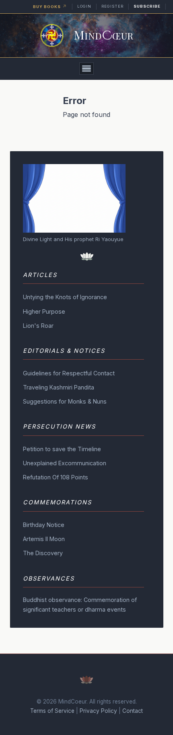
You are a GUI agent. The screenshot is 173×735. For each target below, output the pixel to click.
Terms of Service (52, 711)
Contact (132, 711)
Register (112, 6)
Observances (48, 578)
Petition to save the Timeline (62, 449)
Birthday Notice (43, 524)
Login (84, 6)
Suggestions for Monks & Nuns (65, 401)
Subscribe (147, 6)
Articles (40, 274)
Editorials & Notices (64, 350)
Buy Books (50, 6)
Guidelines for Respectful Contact (69, 373)
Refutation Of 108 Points (55, 477)
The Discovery (43, 553)
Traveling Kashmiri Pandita (58, 387)
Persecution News (59, 426)
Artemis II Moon (44, 538)
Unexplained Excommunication (64, 463)
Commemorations (57, 502)
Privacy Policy (98, 711)
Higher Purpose (44, 311)
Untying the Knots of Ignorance (65, 297)
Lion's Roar (38, 325)
